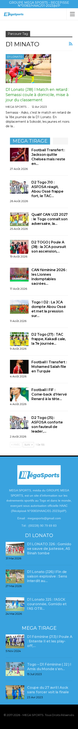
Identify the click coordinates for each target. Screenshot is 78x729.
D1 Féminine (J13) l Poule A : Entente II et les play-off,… (49, 641)
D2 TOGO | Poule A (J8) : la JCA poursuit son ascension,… (48, 246)
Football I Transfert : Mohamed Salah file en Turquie (49, 366)
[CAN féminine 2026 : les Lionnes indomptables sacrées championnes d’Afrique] (19, 275)
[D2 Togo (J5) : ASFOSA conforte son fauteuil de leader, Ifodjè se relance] (19, 422)
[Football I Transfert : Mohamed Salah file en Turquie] (19, 367)
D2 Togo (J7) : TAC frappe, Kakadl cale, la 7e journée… (48, 339)
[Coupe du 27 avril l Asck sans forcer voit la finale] (15, 692)
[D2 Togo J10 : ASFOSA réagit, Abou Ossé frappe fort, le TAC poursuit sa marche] (19, 187)
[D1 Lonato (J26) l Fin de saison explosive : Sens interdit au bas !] (15, 576)
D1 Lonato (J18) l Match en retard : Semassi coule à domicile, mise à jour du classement (37, 94)
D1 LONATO (15, 56)
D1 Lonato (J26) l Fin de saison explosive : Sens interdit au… (47, 576)
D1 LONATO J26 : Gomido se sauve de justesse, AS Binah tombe (49, 548)
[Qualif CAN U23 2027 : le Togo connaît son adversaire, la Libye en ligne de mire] (19, 219)
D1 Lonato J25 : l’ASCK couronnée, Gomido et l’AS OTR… (47, 604)
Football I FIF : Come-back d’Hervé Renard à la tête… (49, 394)
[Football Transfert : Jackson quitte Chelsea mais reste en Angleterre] (19, 155)
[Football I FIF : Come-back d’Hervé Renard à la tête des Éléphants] (19, 394)
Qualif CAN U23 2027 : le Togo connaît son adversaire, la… (49, 219)
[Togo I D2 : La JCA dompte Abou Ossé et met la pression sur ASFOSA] (19, 307)
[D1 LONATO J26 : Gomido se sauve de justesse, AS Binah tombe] (15, 549)
